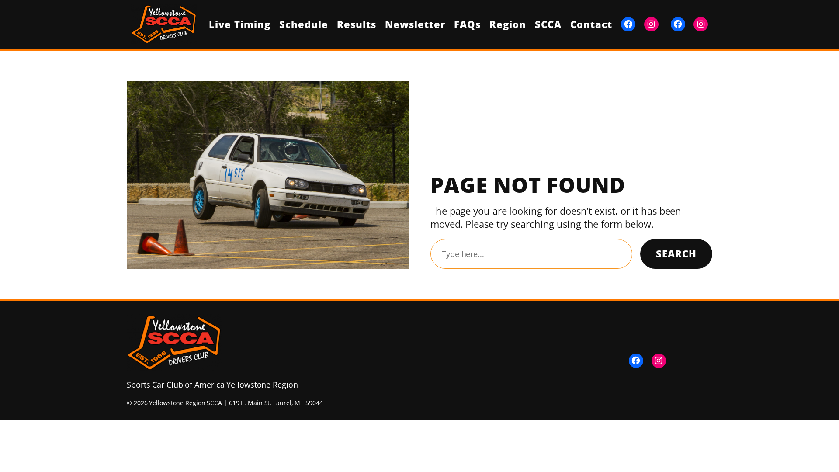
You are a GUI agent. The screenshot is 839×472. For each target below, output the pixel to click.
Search (676, 253)
